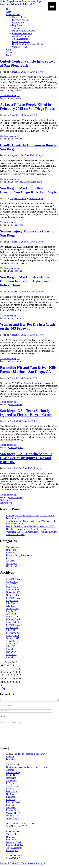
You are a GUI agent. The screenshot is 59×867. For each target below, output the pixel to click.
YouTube (21, 863)
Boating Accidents (21, 41)
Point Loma (11, 791)
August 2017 (12, 643)
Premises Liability (14, 845)
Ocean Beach (12, 818)
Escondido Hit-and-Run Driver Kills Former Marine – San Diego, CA (28, 370)
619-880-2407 (27, 4)
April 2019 (11, 614)
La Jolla (10, 788)
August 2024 (12, 600)
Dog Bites (17, 25)
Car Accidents (19, 17)
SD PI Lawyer (36, 71)
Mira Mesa (11, 807)
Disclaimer (11, 759)
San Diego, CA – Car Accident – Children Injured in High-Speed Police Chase (25, 281)
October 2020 (12, 608)
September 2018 (14, 624)
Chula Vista (11, 780)
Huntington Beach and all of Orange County (27, 767)
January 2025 (12, 589)
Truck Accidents (20, 38)
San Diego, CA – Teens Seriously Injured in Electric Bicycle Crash (26, 413)
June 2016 (11, 657)
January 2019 (12, 622)
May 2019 (11, 611)
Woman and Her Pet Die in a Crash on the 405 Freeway (27, 326)
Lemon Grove (13, 810)
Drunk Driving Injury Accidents (27, 44)
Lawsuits (27, 181)
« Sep (2, 688)
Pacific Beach (12, 775)
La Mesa (10, 805)
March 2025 (12, 587)
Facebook (4, 863)
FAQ (8, 49)
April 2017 (11, 654)
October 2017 (12, 638)
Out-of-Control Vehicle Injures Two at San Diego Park (27, 63)
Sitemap (10, 756)
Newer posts (6, 503)
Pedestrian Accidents (22, 33)
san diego (37, 181)
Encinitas (10, 796)
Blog (8, 55)
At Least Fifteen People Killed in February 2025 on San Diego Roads (27, 107)
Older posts (5, 500)
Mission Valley (13, 772)
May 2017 (11, 651)
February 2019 (13, 619)
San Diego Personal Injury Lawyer (30, 754)
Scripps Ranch (13, 786)
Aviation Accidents (21, 36)
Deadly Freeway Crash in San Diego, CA (26, 529)
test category (12, 563)
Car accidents (15, 138)
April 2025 (11, 584)
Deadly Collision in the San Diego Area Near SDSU (31, 526)
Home (9, 9)
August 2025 (12, 581)
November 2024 (14, 592)
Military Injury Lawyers (23, 30)
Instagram (40, 863)
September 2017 (14, 641)
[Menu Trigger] (52, 6)
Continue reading (10, 95)
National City (12, 815)
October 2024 (12, 595)
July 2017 (10, 646)
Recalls (9, 558)
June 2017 (11, 649)
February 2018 (13, 633)
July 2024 (10, 603)
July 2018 (10, 630)
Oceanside (11, 778)
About (9, 11)
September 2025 (14, 579)
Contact (9, 52)
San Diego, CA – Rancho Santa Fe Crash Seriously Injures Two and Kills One (26, 458)
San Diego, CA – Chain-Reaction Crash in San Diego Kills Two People (28, 190)
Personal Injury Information (19, 555)
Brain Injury (18, 22)
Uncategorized (16, 98)
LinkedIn (31, 863)
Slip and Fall (18, 28)
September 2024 (14, 597)
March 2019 (12, 616)
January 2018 (12, 635)
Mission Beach (13, 813)
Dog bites (10, 837)
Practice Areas (13, 14)
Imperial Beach (13, 802)
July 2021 (10, 606)
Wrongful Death (20, 47)
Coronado (11, 769)
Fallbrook (10, 799)
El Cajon (10, 783)
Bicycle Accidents (20, 20)
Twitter (13, 863)
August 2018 (12, 627)
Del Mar (10, 794)
